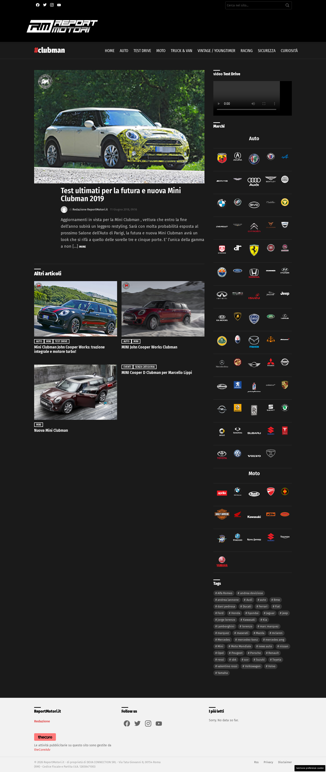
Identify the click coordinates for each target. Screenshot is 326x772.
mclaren (277, 633)
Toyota (276, 659)
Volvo (271, 666)
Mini (48, 341)
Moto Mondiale (241, 646)
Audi (249, 599)
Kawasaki (249, 619)
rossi (221, 659)
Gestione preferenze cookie (310, 768)
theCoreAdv (42, 750)
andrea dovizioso (251, 593)
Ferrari (263, 606)
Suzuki (260, 659)
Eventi (127, 366)
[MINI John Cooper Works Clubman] (163, 308)
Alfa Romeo (225, 593)
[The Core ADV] (45, 741)
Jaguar (270, 613)
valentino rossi (227, 666)
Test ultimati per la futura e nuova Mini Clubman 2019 (121, 194)
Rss (256, 762)
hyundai (253, 613)
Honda (235, 613)
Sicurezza (266, 50)
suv (246, 659)
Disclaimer (285, 762)
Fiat (277, 606)
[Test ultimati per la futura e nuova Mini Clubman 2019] (119, 126)
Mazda (260, 633)
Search (287, 6)
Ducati (247, 606)
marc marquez (269, 626)
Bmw (277, 599)
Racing (247, 50)
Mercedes (224, 639)
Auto (124, 50)
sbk (234, 659)
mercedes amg (274, 639)
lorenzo (247, 626)
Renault (273, 653)
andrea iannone (228, 599)
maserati (242, 633)
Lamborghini (226, 626)
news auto (265, 646)
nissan (284, 646)
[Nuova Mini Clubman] (75, 392)
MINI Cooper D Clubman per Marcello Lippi (157, 372)
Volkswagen (253, 666)
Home (109, 50)
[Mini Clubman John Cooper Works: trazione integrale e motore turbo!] (75, 308)
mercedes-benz (248, 639)
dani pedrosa (226, 606)
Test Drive (142, 50)
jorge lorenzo (226, 619)
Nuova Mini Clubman (51, 430)
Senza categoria (145, 366)
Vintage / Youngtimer (216, 50)
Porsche (255, 653)
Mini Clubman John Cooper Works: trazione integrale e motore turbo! (69, 349)
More (82, 246)
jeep (285, 613)
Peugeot (237, 653)
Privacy (268, 762)
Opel (221, 653)
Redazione (42, 721)
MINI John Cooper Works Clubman (149, 347)
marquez (223, 633)
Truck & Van (181, 50)
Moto (160, 50)
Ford (221, 613)
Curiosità (289, 50)
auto (263, 599)
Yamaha (223, 673)
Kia (265, 619)
